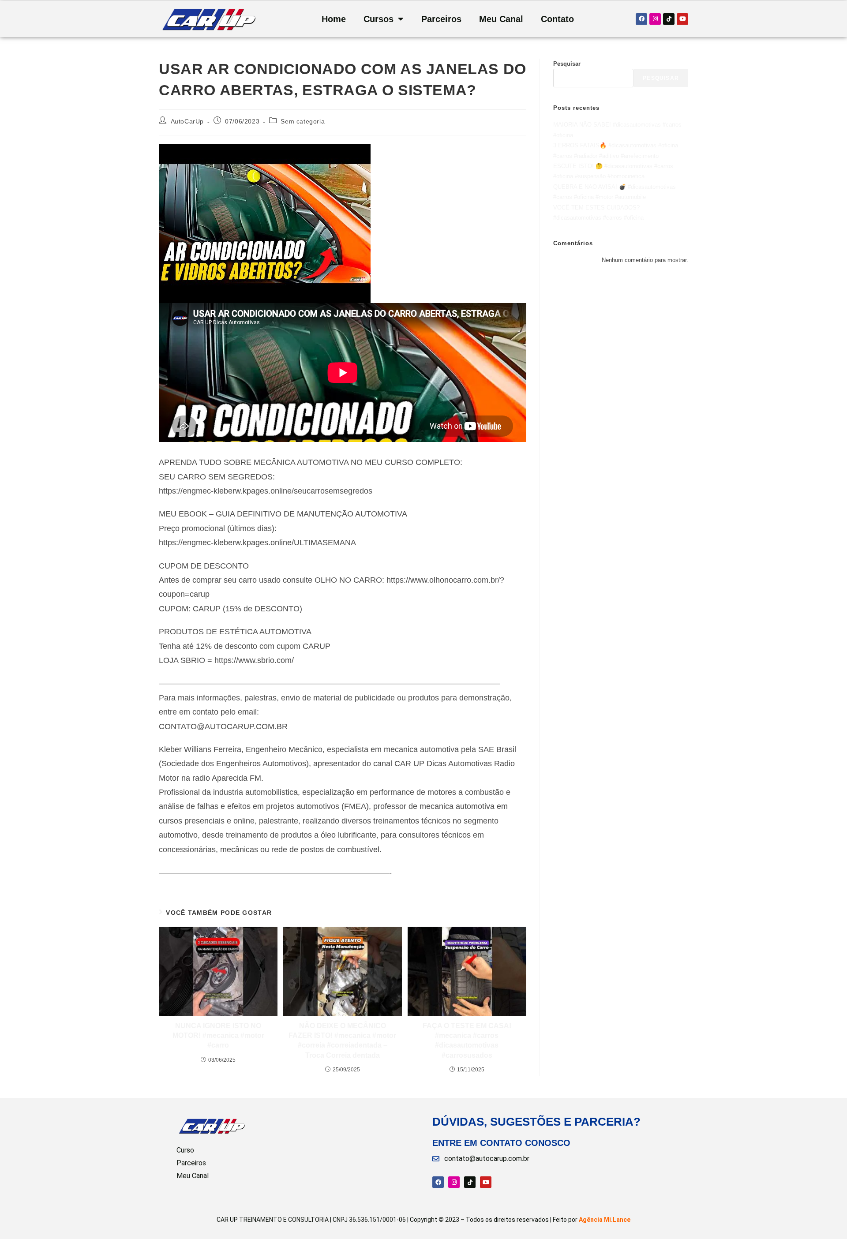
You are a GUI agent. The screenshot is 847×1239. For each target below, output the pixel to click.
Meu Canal (501, 19)
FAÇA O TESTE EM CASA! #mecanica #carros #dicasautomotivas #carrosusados (467, 1040)
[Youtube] (682, 19)
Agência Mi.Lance (604, 1219)
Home (334, 19)
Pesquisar (567, 63)
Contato (557, 19)
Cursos (379, 19)
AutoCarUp (187, 121)
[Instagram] (655, 19)
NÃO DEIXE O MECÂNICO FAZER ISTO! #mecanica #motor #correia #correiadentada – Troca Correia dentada (342, 1040)
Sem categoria (303, 121)
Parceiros (441, 19)
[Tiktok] (669, 19)
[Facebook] (641, 19)
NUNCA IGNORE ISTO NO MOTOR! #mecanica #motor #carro (218, 1035)
